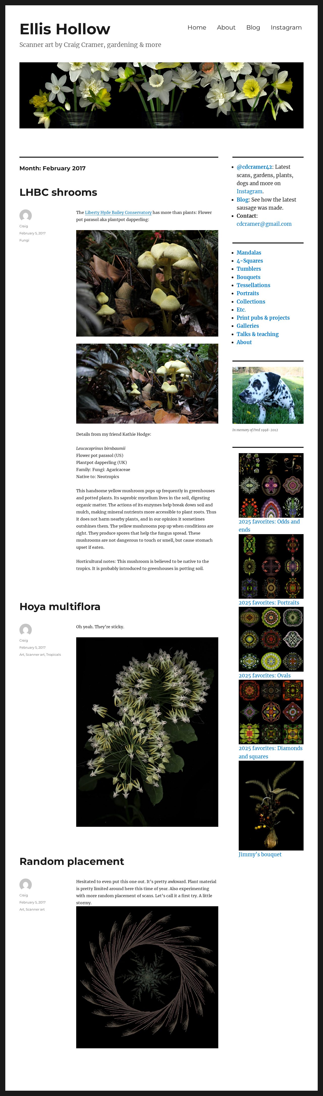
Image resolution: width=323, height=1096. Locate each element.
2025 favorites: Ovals (265, 675)
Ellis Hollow (64, 29)
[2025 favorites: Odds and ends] (271, 485)
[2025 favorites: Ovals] (271, 639)
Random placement (71, 861)
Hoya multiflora (60, 606)
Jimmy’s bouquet (260, 854)
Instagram (286, 27)
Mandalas (249, 253)
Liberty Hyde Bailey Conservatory (118, 212)
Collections (251, 301)
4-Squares (250, 261)
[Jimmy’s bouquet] (271, 806)
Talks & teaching (258, 334)
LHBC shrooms (58, 192)
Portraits (248, 293)
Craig (23, 226)
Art (21, 654)
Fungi (24, 240)
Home (196, 27)
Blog (253, 27)
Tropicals (53, 654)
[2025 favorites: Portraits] (271, 566)
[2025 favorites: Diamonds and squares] (271, 712)
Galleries (248, 326)
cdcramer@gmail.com (264, 224)
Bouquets (248, 277)
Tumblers (249, 269)
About (226, 27)
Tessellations (253, 285)
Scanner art (35, 654)
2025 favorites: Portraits (269, 602)
